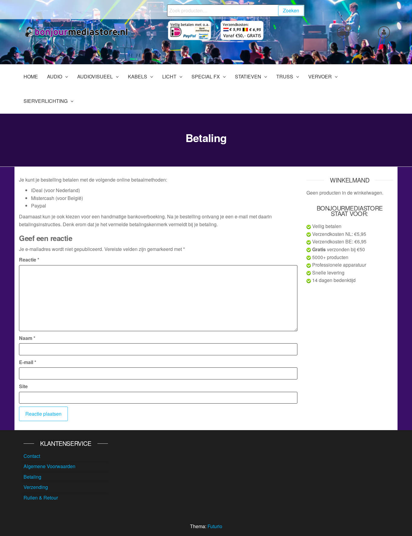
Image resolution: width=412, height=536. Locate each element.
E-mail (27, 362)
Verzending (36, 487)
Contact (32, 455)
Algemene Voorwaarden (49, 466)
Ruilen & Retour (41, 497)
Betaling (32, 476)
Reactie (29, 259)
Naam (27, 338)
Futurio (215, 526)
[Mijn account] (384, 32)
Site (23, 386)
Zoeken (291, 10)
